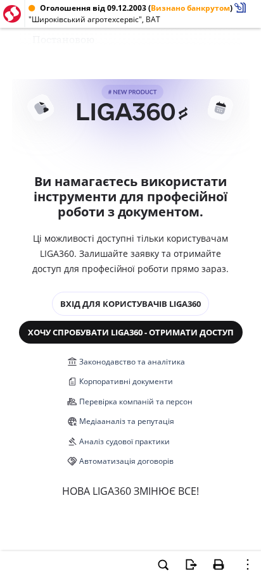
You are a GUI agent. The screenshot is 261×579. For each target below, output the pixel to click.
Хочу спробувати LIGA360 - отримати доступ (131, 332)
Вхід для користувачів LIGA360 (130, 303)
